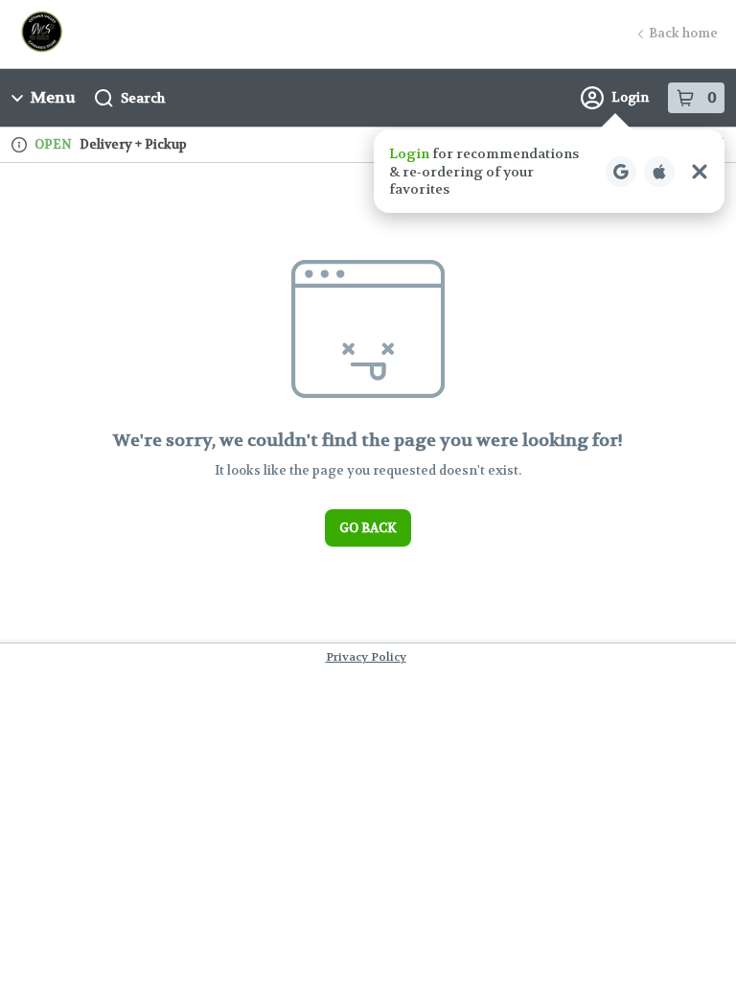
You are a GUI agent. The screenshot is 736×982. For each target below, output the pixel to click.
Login (630, 97)
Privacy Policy (366, 657)
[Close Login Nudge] (699, 171)
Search (143, 97)
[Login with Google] (621, 171)
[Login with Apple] (659, 171)
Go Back (368, 528)
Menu (53, 97)
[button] (549, 171)
